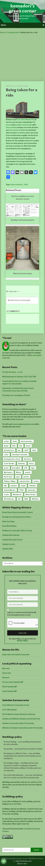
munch (27, 472)
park (18, 477)
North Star (8, 477)
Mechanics (8, 472)
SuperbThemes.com (24, 861)
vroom (6, 494)
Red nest (5, 677)
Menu (3, 25)
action (6, 441)
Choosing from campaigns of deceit (16, 395)
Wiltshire (35, 499)
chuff (26, 184)
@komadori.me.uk (24, 424)
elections (27, 459)
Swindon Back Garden (10, 535)
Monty (18, 472)
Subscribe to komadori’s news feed (15, 654)
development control (12, 459)
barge (6, 446)
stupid (23, 486)
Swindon (32, 486)
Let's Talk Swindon (9, 710)
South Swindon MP (9, 691)
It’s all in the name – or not (12, 372)
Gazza (31, 463)
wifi (19, 499)
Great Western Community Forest (15, 705)
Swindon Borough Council (12, 540)
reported (25, 125)
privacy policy (22, 640)
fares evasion (13, 130)
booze (28, 446)
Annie (14, 441)
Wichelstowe (9, 499)
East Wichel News (9, 526)
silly (5, 486)
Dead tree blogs (8, 521)
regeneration (24, 481)
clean (34, 450)
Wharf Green (30, 494)
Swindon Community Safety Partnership (18, 723)
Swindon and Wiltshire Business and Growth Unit (21, 719)
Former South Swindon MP (12, 682)
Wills (26, 499)
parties (26, 477)
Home (2, 32)
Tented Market (9, 490)
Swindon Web (7, 549)
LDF (25, 468)
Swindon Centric (8, 544)
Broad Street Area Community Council (17, 512)
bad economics (16, 184)
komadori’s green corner (22, 8)
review (36, 481)
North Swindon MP (9, 687)
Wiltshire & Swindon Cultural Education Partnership (22, 728)
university (31, 490)
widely (19, 125)
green (6, 468)
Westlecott (17, 494)
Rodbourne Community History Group (17, 530)
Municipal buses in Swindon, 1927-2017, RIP (19, 377)
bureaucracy (9, 450)
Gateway (21, 463)
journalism (16, 468)
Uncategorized (12, 32)
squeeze (13, 486)
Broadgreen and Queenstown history (16, 517)
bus (19, 450)
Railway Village (10, 481)
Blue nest (6, 668)
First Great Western (24, 119)
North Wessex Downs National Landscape (18, 714)
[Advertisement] (22, 57)
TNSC (21, 490)
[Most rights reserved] (7, 838)
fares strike (10, 127)
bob (20, 446)
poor (7, 125)
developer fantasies (19, 455)
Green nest (6, 673)
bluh (13, 446)
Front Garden (9, 463)
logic (33, 468)
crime (6, 455)
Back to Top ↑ (22, 864)
